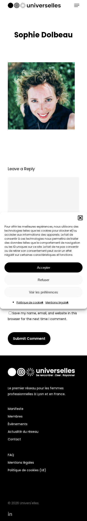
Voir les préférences (43, 292)
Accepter (43, 267)
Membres (15, 416)
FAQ (11, 455)
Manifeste (15, 409)
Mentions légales (57, 302)
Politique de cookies (30, 302)
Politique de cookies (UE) (27, 470)
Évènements (17, 424)
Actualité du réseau (23, 431)
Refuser (43, 280)
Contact (14, 439)
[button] (80, 218)
